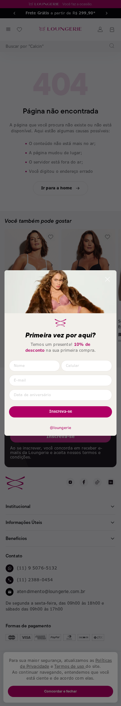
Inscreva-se (60, 411)
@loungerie (60, 428)
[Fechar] (107, 279)
